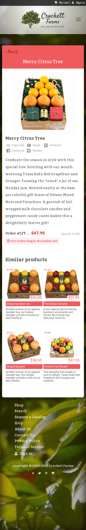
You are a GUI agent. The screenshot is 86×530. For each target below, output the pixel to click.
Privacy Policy (27, 441)
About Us (23, 429)
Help (19, 423)
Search (21, 411)
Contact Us (24, 435)
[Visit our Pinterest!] (46, 473)
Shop (19, 405)
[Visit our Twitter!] (39, 473)
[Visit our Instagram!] (53, 473)
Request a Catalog (30, 417)
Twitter (37, 150)
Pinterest (55, 145)
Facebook (17, 150)
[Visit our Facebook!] (32, 473)
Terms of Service (29, 447)
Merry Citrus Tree (25, 138)
